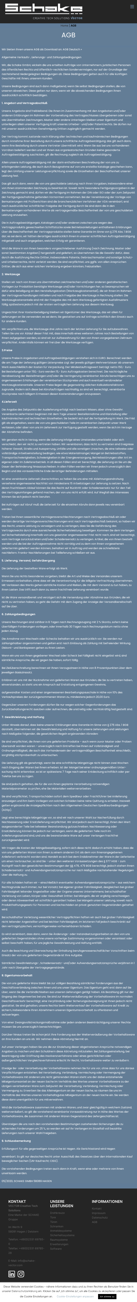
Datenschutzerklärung (24, 1291)
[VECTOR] (44, 11)
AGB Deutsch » (72, 49)
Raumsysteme (59, 1239)
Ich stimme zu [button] (107, 1296)
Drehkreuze (57, 1212)
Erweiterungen (59, 1244)
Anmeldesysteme (61, 1230)
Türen (53, 1222)
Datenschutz (100, 1217)
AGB (94, 1222)
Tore (53, 1217)
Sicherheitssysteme (62, 1235)
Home (64, 25)
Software (56, 1248)
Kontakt (97, 1208)
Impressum (99, 1213)
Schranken (56, 1226)
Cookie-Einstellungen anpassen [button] (75, 1296)
